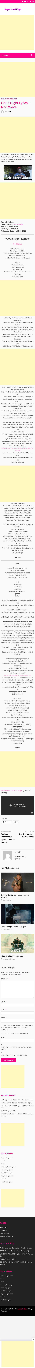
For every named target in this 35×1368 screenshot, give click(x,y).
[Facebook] (23, 1)
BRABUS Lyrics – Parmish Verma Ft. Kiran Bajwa (16, 1103)
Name (3, 1002)
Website (4, 1017)
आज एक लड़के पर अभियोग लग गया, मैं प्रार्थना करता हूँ (17, 675)
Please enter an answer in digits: (15, 1033)
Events (3, 1161)
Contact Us (3, 1230)
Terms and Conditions (6, 1236)
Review (3, 1179)
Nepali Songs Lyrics (7, 1173)
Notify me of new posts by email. (15, 1055)
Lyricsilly (8, 111)
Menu (6, 55)
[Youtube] (25, 1)
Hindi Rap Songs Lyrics (8, 1167)
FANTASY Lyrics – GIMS (8, 1111)
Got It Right (18, 224)
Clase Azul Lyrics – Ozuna (12, 956)
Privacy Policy (4, 1233)
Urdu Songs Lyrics (6, 1182)
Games (3, 1164)
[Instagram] (33, 1)
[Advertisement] (17, 79)
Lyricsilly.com (22, 1309)
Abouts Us (3, 1227)
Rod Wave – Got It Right (11, 791)
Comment (5, 979)
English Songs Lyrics (9, 99)
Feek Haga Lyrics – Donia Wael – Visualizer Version (17, 1100)
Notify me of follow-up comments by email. (16, 1048)
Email (3, 1009)
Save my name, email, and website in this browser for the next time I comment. (17, 1027)
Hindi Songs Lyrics (6, 1170)
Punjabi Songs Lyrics (7, 1176)
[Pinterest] (30, 1)
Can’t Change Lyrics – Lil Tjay (13, 927)
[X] (28, 1)
